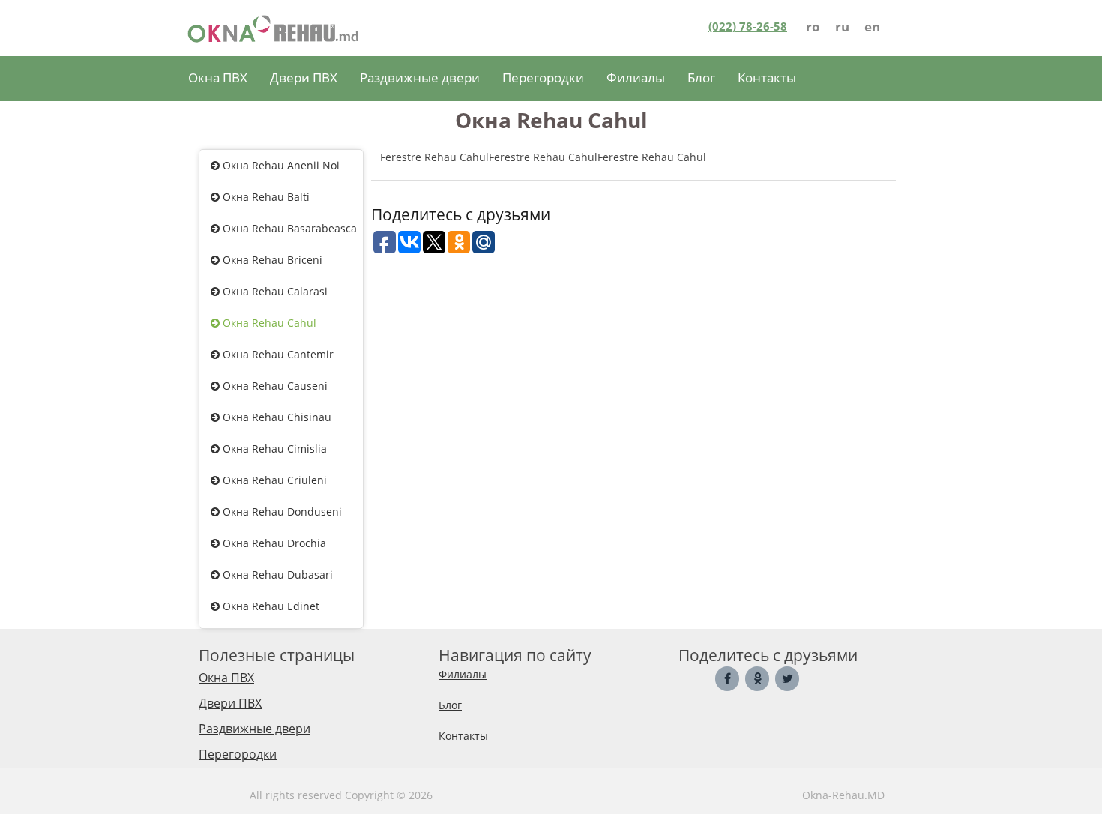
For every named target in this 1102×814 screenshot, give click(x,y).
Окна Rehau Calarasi (274, 291)
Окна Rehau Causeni (274, 386)
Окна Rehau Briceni (271, 260)
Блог (701, 77)
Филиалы (635, 77)
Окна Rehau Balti (265, 197)
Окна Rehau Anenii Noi (280, 165)
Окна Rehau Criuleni (273, 480)
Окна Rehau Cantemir (277, 354)
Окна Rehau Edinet (269, 606)
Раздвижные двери (420, 77)
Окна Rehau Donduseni (281, 511)
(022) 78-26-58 (747, 26)
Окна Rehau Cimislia (273, 448)
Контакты (767, 77)
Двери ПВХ (303, 77)
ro (813, 26)
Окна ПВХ (217, 77)
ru (842, 26)
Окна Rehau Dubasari (276, 574)
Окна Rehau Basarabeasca (288, 228)
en (872, 26)
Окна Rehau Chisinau (275, 417)
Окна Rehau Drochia (273, 543)
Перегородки (543, 77)
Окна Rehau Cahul (268, 323)
